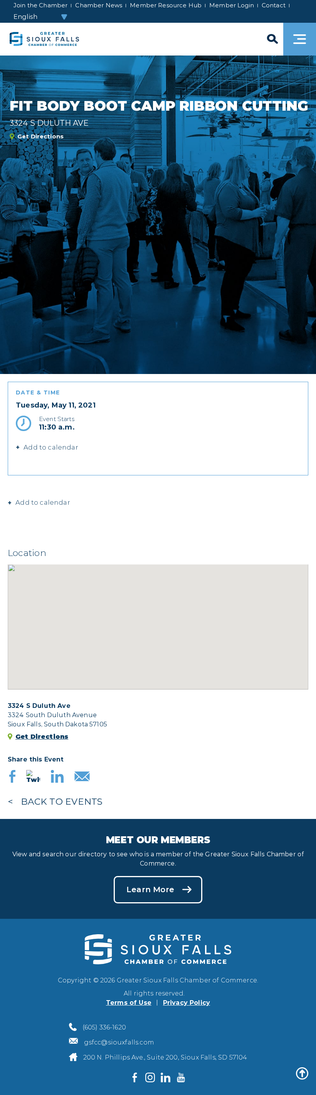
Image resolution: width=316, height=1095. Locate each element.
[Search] (271, 39)
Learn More (150, 889)
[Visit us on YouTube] (181, 1077)
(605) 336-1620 (104, 1027)
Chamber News (98, 5)
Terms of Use (128, 1002)
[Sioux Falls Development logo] (44, 39)
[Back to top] (302, 1073)
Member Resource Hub (166, 5)
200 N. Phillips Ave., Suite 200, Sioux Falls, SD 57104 (165, 1057)
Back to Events (62, 801)
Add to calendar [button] (51, 447)
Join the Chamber (40, 5)
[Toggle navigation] (299, 39)
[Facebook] (12, 777)
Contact (274, 5)
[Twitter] (33, 777)
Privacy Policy (186, 1002)
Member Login (231, 5)
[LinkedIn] (57, 777)
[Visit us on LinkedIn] (165, 1077)
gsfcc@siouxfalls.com (119, 1042)
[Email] (82, 777)
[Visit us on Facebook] (135, 1077)
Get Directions (40, 136)
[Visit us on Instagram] (150, 1077)
